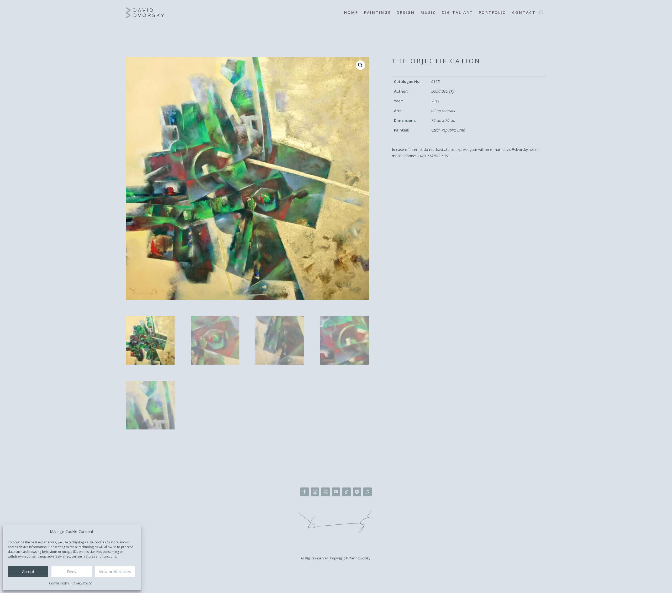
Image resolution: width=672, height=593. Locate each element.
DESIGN (406, 12)
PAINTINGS (377, 12)
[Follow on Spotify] (357, 491)
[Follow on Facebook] (304, 491)
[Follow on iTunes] (367, 491)
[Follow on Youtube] (336, 491)
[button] (360, 65)
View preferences (115, 571)
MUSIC (428, 12)
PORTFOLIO (492, 12)
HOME (351, 12)
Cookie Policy (59, 583)
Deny (71, 571)
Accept (28, 571)
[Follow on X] (325, 491)
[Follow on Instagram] (315, 491)
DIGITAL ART (457, 12)
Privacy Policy (82, 583)
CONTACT (524, 12)
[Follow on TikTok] (346, 491)
